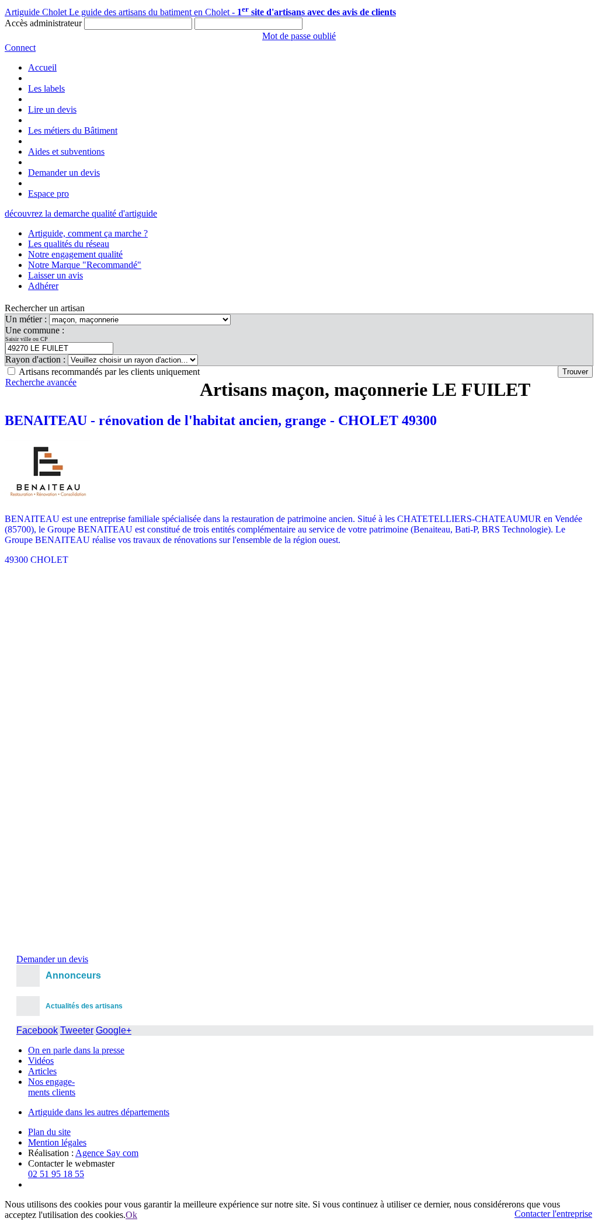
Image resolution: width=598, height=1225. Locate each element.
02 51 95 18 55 (56, 1174)
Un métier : (27, 319)
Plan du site (49, 1132)
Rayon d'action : (36, 359)
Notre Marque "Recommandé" (84, 265)
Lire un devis (52, 109)
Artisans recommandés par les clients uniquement (109, 372)
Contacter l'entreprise (553, 1214)
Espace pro (48, 194)
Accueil (42, 67)
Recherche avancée (41, 382)
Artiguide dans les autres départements (98, 1112)
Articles (42, 1071)
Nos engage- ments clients (51, 1087)
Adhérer (43, 286)
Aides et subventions (66, 151)
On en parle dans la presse (76, 1050)
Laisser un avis (55, 275)
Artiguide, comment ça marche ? (88, 233)
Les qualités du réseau (68, 244)
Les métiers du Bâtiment (72, 130)
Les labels (46, 88)
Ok (131, 1215)
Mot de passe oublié (299, 36)
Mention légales (57, 1142)
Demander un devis (64, 173)
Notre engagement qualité (75, 254)
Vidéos (41, 1061)
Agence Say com (106, 1153)
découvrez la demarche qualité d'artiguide (81, 213)
